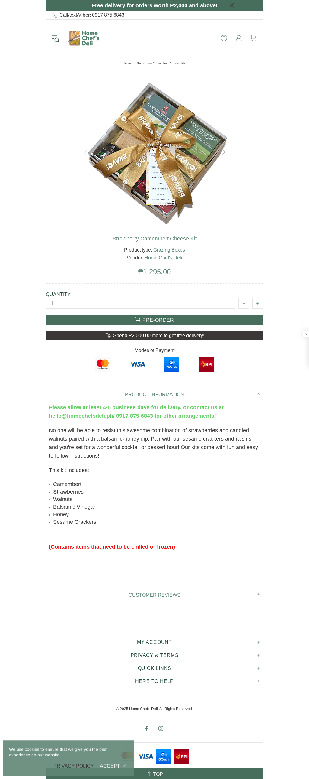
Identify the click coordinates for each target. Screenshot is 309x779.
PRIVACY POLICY (73, 765)
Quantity (58, 294)
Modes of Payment (154, 350)
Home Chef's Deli (83, 38)
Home (128, 63)
